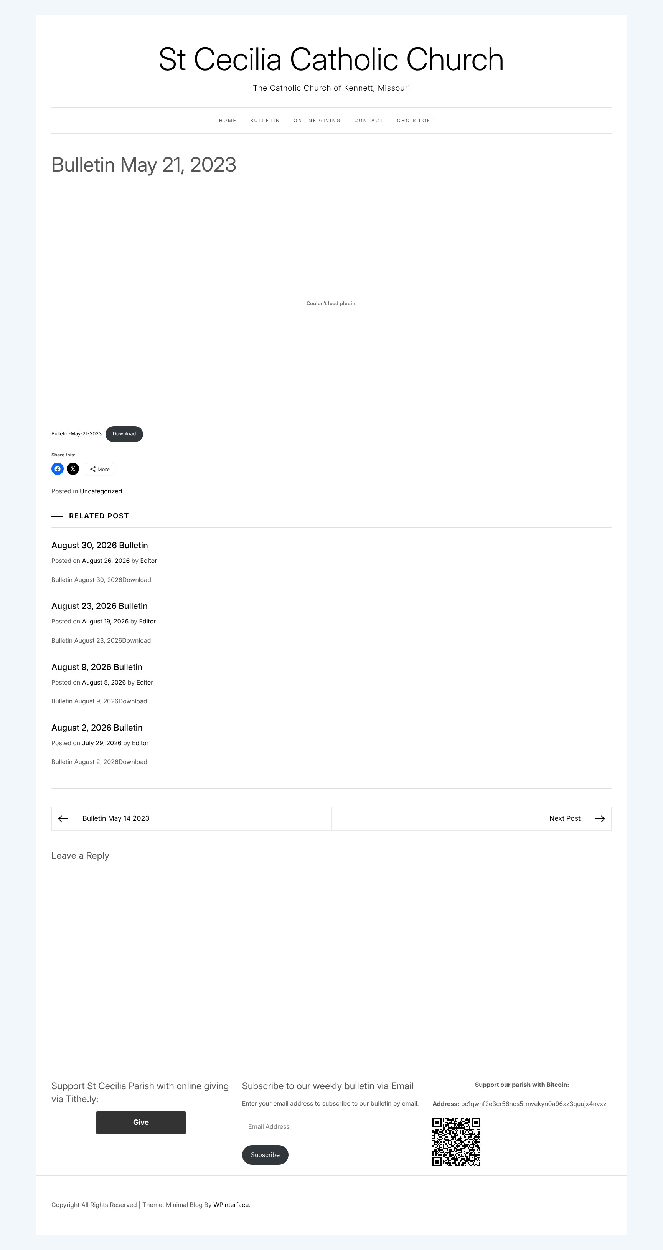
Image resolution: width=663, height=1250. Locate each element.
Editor (148, 560)
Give (141, 1122)
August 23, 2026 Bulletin (99, 606)
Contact (369, 120)
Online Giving (317, 120)
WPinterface (231, 1205)
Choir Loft (416, 120)
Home (228, 120)
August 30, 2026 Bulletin (99, 546)
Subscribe (265, 1155)
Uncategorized (101, 491)
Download (124, 434)
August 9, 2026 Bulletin (97, 667)
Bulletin (265, 120)
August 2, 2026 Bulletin (97, 728)
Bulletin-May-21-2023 (76, 434)
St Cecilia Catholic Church (331, 59)
